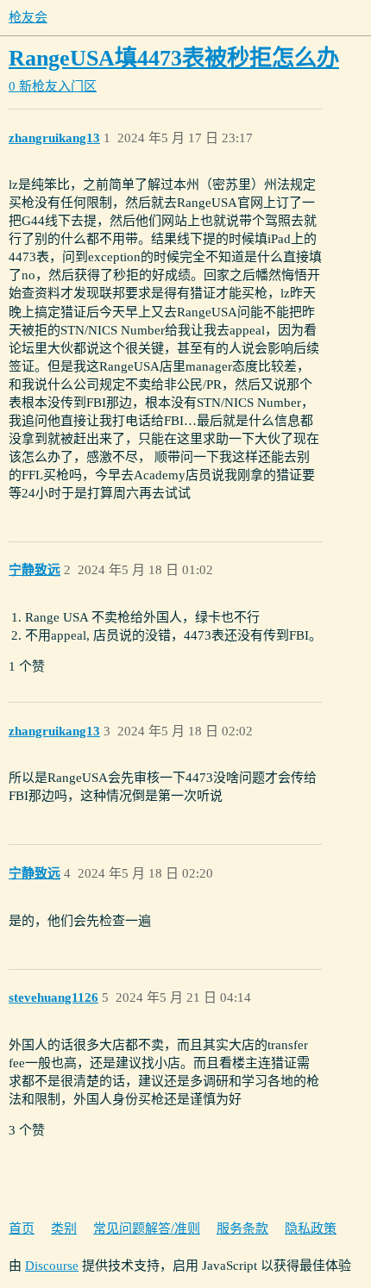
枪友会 (28, 17)
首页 (22, 1228)
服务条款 (242, 1228)
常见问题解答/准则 (146, 1228)
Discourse (52, 1265)
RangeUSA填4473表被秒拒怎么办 (174, 58)
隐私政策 (310, 1228)
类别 (64, 1228)
